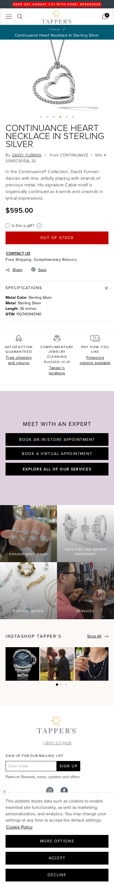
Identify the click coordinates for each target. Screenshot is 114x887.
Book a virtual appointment (57, 454)
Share (17, 270)
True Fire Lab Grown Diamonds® (85, 552)
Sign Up (68, 766)
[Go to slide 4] (60, 117)
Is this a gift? (23, 225)
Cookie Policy (19, 827)
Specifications (24, 288)
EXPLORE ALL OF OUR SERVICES (57, 469)
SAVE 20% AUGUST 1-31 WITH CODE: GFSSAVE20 (57, 4)
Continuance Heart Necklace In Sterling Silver (57, 35)
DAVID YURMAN (27, 155)
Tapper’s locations (57, 370)
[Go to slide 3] (54, 117)
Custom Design (28, 611)
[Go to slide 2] (47, 117)
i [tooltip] (39, 225)
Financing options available (95, 360)
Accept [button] (57, 858)
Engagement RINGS (28, 554)
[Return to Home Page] (57, 726)
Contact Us (18, 253)
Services (85, 611)
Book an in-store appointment (57, 440)
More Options (57, 841)
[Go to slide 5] (67, 117)
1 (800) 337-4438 (57, 742)
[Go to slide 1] (41, 117)
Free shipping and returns (19, 360)
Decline (57, 875)
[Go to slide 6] (73, 117)
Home (54, 29)
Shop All (94, 636)
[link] (105, 16)
